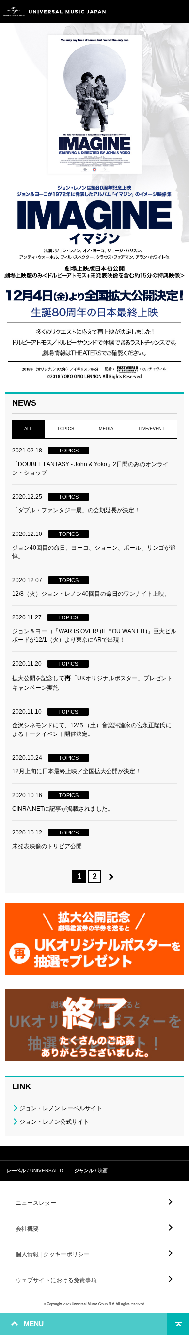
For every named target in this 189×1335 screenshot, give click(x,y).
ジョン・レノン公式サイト (54, 1121)
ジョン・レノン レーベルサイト (60, 1108)
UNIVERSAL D (46, 1170)
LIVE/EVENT (152, 428)
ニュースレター (36, 1203)
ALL (28, 428)
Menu (178, 11)
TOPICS (65, 428)
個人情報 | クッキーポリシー (53, 1254)
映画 (103, 1170)
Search (156, 11)
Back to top (178, 1324)
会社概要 (27, 1228)
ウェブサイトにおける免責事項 (56, 1280)
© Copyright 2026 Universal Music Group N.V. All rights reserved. (94, 1304)
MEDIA (106, 428)
